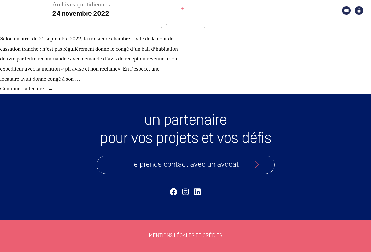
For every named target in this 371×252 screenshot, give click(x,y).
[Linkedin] (197, 192)
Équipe (161, 20)
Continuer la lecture (27, 88)
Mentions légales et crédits (185, 235)
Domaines (204, 20)
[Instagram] (185, 192)
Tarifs (248, 20)
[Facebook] (173, 192)
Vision (122, 20)
